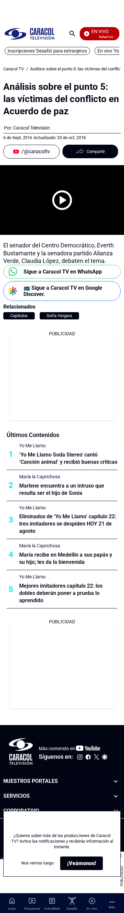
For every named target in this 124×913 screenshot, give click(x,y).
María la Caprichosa (39, 476)
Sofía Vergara (59, 315)
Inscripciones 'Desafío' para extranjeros (47, 51)
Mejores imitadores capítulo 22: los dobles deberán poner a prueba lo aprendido (61, 593)
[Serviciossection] (116, 796)
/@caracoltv (35, 151)
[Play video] (62, 200)
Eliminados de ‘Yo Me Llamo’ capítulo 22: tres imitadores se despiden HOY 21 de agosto (67, 523)
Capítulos (19, 315)
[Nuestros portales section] (116, 781)
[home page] (29, 33)
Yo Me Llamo (32, 445)
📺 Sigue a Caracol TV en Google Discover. (62, 291)
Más (112, 907)
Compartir (96, 151)
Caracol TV (13, 68)
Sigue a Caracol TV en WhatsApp (62, 272)
